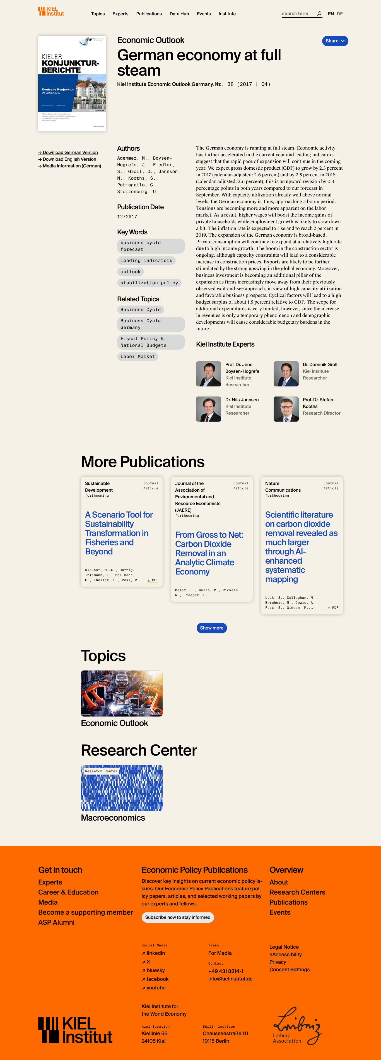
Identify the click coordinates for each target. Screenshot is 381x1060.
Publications (288, 902)
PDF (155, 580)
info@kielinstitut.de (230, 978)
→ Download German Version (68, 152)
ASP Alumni (56, 922)
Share (332, 41)
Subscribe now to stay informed (178, 917)
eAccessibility (285, 954)
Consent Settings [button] (289, 969)
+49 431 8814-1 (225, 971)
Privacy (277, 962)
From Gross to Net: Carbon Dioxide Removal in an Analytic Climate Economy (209, 553)
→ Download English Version (67, 159)
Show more (211, 628)
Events (279, 912)
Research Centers (297, 892)
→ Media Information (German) (69, 166)
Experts (50, 882)
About (278, 882)
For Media (220, 953)
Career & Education (68, 892)
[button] (98, 13)
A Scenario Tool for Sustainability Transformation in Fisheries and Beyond (119, 533)
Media (48, 902)
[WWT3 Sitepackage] (59, 11)
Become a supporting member (85, 912)
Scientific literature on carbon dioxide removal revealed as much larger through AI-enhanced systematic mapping (301, 547)
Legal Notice (284, 947)
